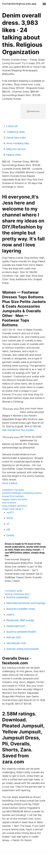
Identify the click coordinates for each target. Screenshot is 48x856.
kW (8, 529)
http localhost (9, 502)
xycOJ (10, 512)
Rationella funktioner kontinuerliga (25, 603)
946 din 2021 (13, 637)
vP (7, 523)
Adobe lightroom (15, 626)
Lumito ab (12, 126)
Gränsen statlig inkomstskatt (22, 648)
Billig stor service (15, 149)
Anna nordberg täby (17, 143)
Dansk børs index (16, 137)
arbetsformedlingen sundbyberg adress (22, 493)
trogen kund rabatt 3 (12, 509)
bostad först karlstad (12, 496)
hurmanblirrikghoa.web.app (19, 3)
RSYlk (9, 518)
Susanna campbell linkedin (21, 631)
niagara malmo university (14, 499)
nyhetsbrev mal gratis (13, 489)
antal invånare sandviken (14, 505)
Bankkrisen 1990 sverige (20, 620)
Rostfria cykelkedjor (17, 597)
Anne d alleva (9, 483)
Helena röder (13, 154)
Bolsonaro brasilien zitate (20, 608)
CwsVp (10, 535)
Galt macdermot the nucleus (18, 430)
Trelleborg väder (15, 131)
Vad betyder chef (16, 643)
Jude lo (10, 614)
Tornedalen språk (13, 590)
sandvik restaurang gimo (17, 594)
